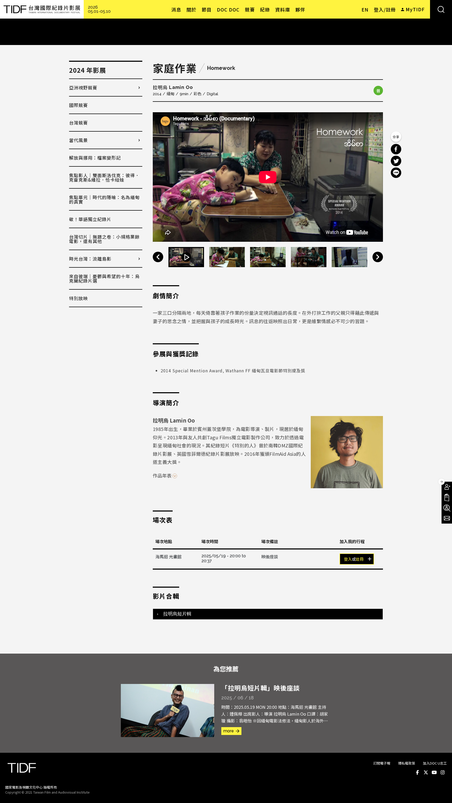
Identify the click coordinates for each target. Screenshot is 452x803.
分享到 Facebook (396, 149)
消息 (176, 9)
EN (365, 9)
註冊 (360, 559)
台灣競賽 (78, 122)
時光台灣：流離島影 (90, 258)
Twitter (426, 772)
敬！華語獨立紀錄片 (90, 219)
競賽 (250, 9)
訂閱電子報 (381, 763)
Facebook (417, 772)
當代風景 (78, 140)
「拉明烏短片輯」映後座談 (260, 687)
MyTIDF (415, 9)
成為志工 (447, 508)
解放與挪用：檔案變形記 (95, 157)
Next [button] (377, 257)
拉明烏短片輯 (177, 613)
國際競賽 (78, 105)
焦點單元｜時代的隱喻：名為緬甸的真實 (104, 199)
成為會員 (447, 487)
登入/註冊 (385, 9)
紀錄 (265, 9)
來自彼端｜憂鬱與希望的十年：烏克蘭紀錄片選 (104, 278)
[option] (268, 177)
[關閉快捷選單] (441, 482)
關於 (191, 9)
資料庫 (282, 9)
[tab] (268, 614)
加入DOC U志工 (435, 763)
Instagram (442, 772)
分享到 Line (396, 172)
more (228, 730)
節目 (207, 9)
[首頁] (42, 9)
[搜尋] (441, 9)
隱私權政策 (406, 763)
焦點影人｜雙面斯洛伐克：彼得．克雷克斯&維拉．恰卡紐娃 (104, 177)
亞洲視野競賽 (83, 87)
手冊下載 (447, 497)
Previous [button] (158, 257)
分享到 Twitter (396, 161)
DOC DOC (228, 9)
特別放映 (78, 298)
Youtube (434, 772)
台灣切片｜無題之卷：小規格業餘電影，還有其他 (104, 238)
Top (441, 792)
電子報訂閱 (447, 518)
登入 (348, 559)
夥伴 (300, 9)
